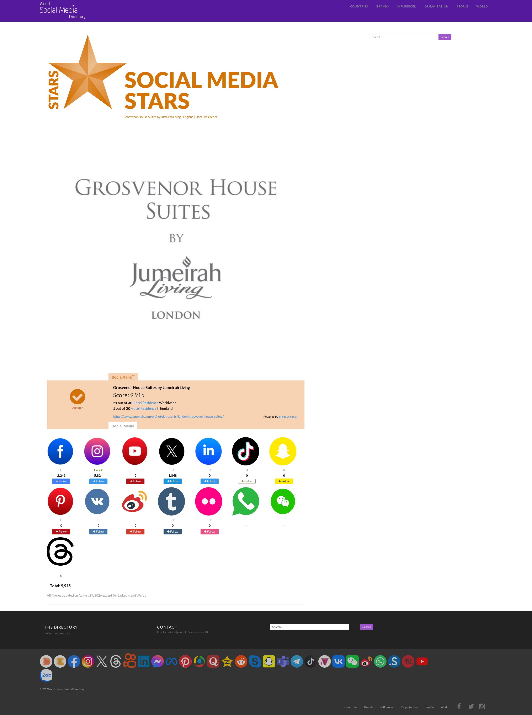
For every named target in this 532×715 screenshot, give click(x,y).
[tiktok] (245, 464)
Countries (359, 6)
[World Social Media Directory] (63, 20)
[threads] (60, 564)
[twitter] (171, 464)
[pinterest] (60, 514)
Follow (62, 481)
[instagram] (97, 464)
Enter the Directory (57, 633)
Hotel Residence (145, 403)
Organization (436, 6)
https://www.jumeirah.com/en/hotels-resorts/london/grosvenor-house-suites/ (168, 416)
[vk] (97, 514)
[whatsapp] (245, 514)
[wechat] (282, 514)
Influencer (406, 6)
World (482, 6)
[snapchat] (282, 464)
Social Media (123, 426)
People (462, 6)
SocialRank (123, 376)
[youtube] (134, 464)
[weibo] (134, 514)
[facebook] (60, 464)
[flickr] (208, 514)
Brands (382, 6)
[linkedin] (208, 464)
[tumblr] (171, 514)
